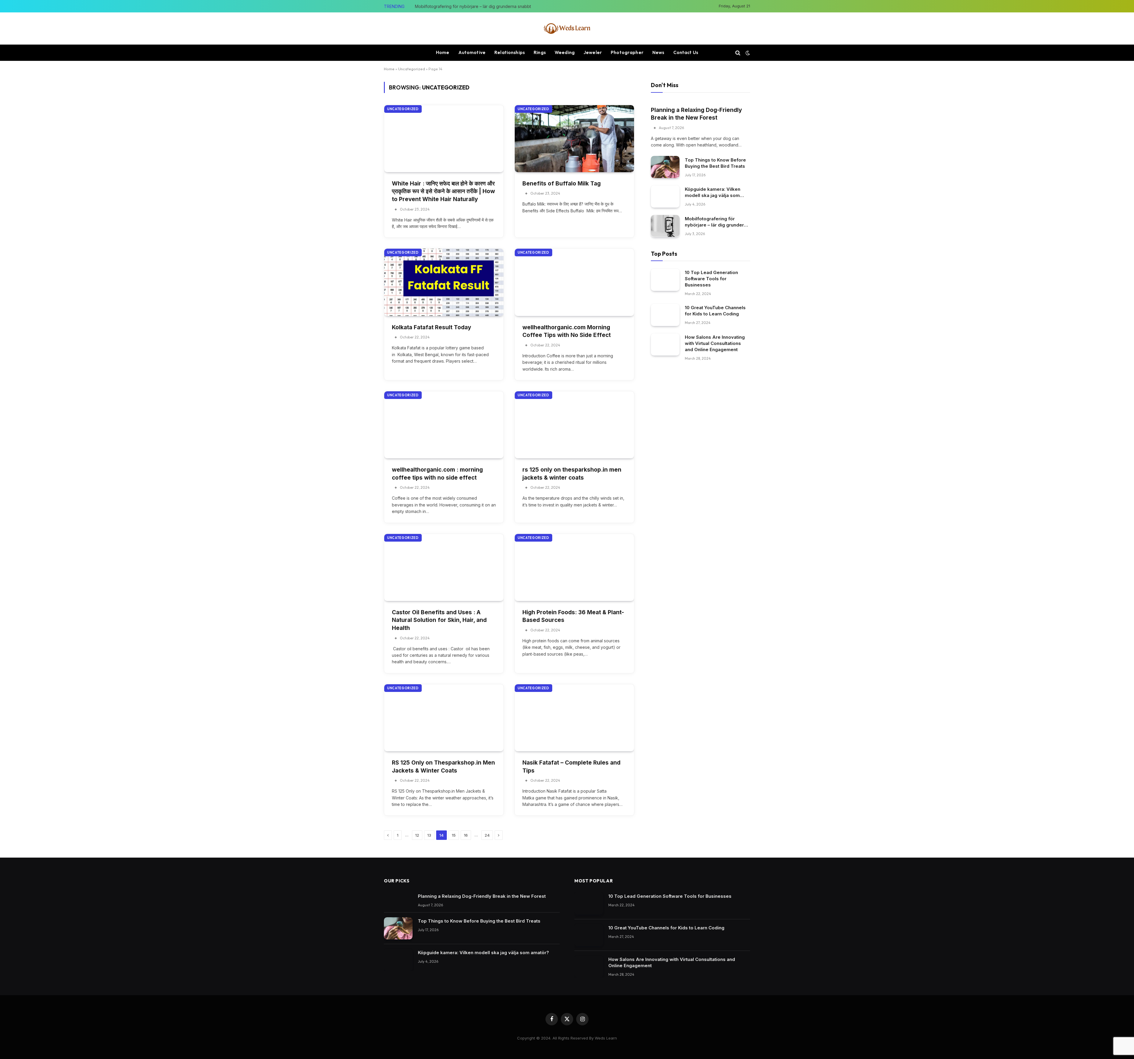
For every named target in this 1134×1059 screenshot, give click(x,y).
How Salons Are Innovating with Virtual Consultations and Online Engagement (715, 343)
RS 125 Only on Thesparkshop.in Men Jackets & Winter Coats (443, 766)
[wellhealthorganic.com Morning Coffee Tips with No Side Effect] (574, 282)
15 (454, 835)
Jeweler (593, 52)
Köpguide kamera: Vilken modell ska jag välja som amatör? (712, 192)
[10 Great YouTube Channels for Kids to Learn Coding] (665, 315)
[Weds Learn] (567, 28)
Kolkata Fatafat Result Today (431, 327)
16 (466, 835)
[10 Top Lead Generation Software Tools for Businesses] (665, 280)
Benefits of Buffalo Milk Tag (561, 183)
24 (487, 835)
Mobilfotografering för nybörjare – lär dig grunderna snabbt (473, 6)
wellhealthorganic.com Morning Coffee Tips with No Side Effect (566, 331)
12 (417, 835)
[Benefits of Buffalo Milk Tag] (574, 138)
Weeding (565, 52)
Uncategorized (411, 68)
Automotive (472, 52)
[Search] (738, 52)
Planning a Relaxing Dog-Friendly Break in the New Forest (696, 113)
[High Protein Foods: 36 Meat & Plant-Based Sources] (574, 567)
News (658, 52)
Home (442, 52)
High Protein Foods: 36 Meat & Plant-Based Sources (573, 616)
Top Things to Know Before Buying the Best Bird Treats (715, 163)
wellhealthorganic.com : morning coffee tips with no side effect (437, 473)
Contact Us (685, 52)
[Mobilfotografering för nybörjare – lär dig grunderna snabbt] (665, 226)
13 (429, 835)
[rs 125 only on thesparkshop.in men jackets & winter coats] (574, 424)
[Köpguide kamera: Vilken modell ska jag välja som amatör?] (665, 196)
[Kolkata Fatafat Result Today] (444, 282)
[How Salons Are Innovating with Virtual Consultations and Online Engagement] (665, 344)
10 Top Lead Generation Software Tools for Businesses (711, 279)
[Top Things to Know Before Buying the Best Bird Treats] (665, 167)
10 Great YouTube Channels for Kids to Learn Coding (715, 311)
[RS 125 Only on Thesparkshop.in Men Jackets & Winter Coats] (444, 717)
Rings (540, 52)
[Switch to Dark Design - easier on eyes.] (747, 52)
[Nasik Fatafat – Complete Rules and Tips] (574, 717)
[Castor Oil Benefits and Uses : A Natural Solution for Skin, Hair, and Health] (444, 567)
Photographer (627, 52)
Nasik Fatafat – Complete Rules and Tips (571, 766)
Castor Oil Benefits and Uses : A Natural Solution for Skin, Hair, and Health (439, 620)
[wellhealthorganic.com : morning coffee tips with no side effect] (444, 424)
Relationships (509, 52)
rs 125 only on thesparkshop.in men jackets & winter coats (571, 473)
